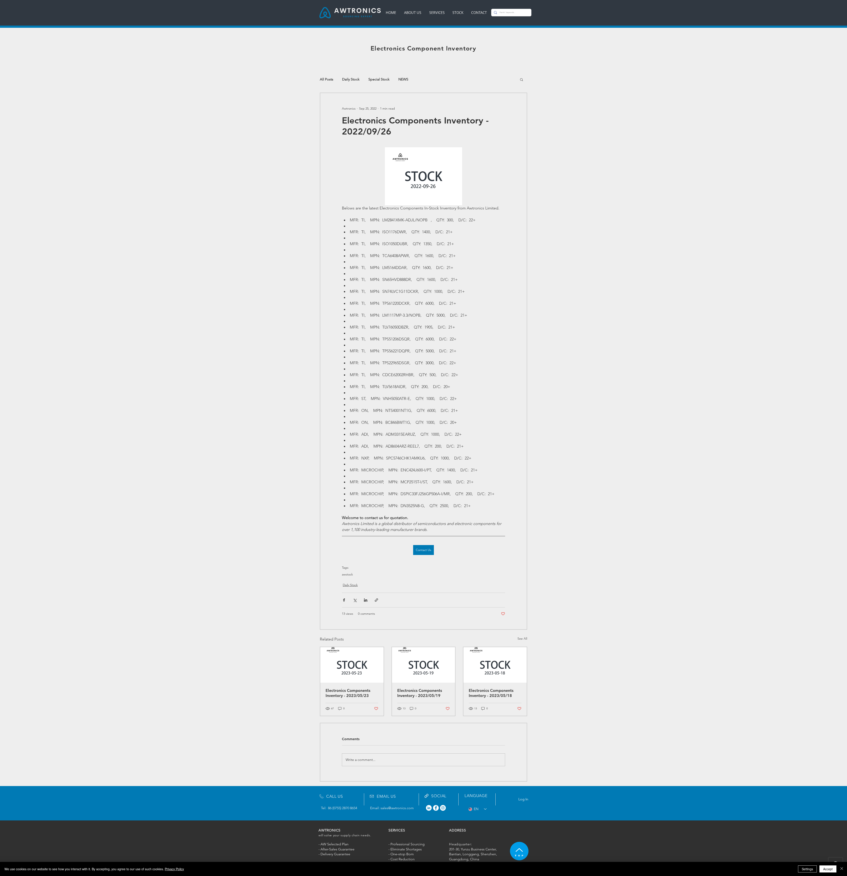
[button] (521, 79)
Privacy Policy (174, 869)
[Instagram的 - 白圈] (443, 808)
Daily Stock (351, 79)
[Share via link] (376, 600)
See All (522, 639)
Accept (828, 869)
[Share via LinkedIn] (366, 600)
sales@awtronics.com (397, 808)
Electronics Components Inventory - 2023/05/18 (491, 693)
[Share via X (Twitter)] (355, 600)
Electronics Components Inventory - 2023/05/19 (419, 693)
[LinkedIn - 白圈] (429, 808)
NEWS (403, 79)
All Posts (326, 79)
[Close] (841, 868)
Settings (807, 869)
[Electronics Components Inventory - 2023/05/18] (495, 665)
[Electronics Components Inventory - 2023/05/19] (423, 665)
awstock (347, 574)
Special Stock (379, 79)
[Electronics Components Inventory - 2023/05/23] (352, 665)
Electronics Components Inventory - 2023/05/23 (348, 693)
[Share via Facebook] (344, 600)
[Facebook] (436, 808)
